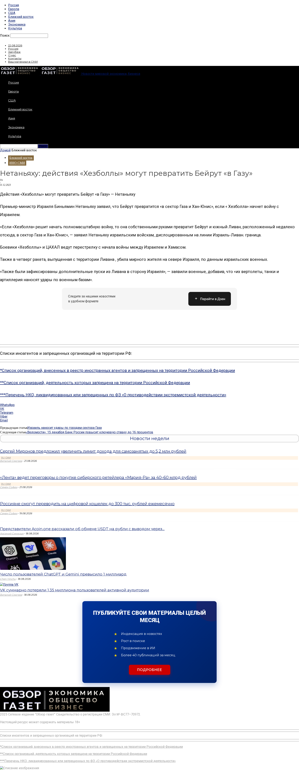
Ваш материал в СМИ (23, 61)
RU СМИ (6, 457)
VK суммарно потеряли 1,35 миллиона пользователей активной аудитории (74, 590)
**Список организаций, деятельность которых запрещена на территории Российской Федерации (95, 382)
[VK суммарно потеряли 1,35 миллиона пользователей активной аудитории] (9, 585)
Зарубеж (14, 52)
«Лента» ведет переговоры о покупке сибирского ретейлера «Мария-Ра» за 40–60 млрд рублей (98, 477)
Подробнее (149, 670)
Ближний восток (21, 17)
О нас (12, 55)
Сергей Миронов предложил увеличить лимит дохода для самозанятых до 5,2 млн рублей (93, 451)
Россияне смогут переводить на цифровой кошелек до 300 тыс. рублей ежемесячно (87, 503)
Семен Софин (8, 487)
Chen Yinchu (8, 578)
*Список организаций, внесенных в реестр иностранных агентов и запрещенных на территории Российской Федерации (117, 370)
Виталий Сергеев (11, 460)
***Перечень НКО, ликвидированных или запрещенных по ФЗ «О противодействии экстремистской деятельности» (113, 394)
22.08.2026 (15, 45)
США (11, 13)
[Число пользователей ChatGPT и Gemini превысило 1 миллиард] (33, 569)
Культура (15, 28)
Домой (5, 150)
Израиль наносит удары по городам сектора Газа (64, 428)
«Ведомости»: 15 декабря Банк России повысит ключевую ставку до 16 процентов (89, 432)
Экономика (16, 24)
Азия (11, 21)
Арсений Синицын (12, 533)
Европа (13, 9)
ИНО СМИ (17, 163)
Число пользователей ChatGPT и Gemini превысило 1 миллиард (63, 574)
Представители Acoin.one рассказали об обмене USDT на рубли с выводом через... (82, 528)
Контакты (14, 58)
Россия (13, 5)
